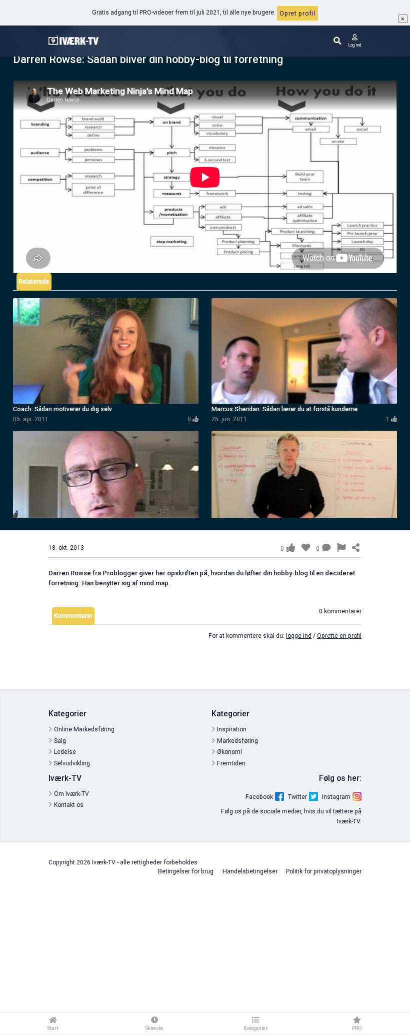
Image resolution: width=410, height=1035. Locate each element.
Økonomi (229, 751)
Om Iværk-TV (70, 793)
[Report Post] (341, 548)
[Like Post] (290, 547)
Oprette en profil (339, 635)
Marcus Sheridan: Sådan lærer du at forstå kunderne (285, 409)
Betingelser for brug (186, 871)
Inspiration (231, 729)
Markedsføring (237, 740)
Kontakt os (68, 804)
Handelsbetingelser (250, 871)
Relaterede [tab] (33, 281)
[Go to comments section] (326, 548)
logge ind (299, 635)
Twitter (297, 796)
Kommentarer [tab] (73, 615)
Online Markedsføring (83, 729)
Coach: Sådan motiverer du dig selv (62, 409)
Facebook (259, 796)
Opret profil (297, 13)
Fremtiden (231, 763)
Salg (59, 740)
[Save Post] (306, 547)
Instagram (336, 796)
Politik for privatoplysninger (324, 871)
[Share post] (356, 548)
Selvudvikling (71, 763)
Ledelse (64, 751)
